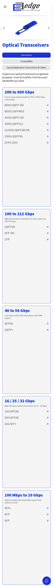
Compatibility (26, 61)
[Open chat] (46, 580)
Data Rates (26, 55)
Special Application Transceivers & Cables (26, 67)
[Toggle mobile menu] (5, 7)
